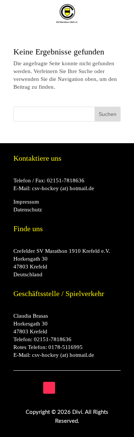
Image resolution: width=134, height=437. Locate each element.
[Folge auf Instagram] (19, 388)
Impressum (26, 202)
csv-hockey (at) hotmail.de (63, 188)
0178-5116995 (65, 347)
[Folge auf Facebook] (34, 388)
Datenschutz (27, 210)
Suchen (108, 114)
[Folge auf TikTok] (49, 388)
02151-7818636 (65, 180)
